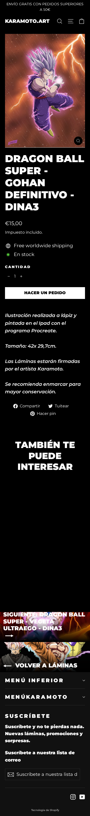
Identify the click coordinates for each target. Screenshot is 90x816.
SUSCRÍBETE (27, 716)
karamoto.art (27, 21)
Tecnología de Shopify (45, 810)
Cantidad (18, 267)
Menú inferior (34, 680)
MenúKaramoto (36, 697)
